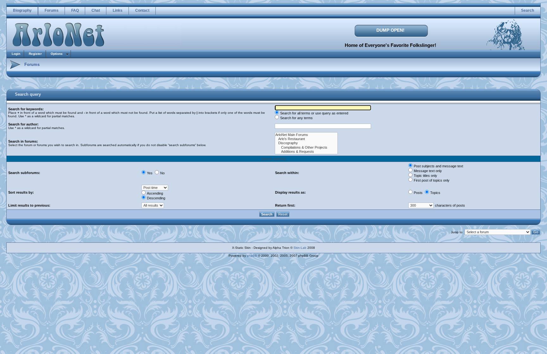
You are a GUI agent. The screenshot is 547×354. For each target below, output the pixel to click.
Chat (95, 10)
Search (527, 10)
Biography (22, 10)
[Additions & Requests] (306, 152)
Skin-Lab (299, 247)
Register (35, 53)
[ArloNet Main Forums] (306, 135)
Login (16, 53)
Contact (142, 10)
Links (118, 10)
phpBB (252, 255)
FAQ (75, 10)
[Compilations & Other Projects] (306, 147)
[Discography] (306, 143)
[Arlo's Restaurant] (306, 139)
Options (57, 53)
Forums (52, 10)
